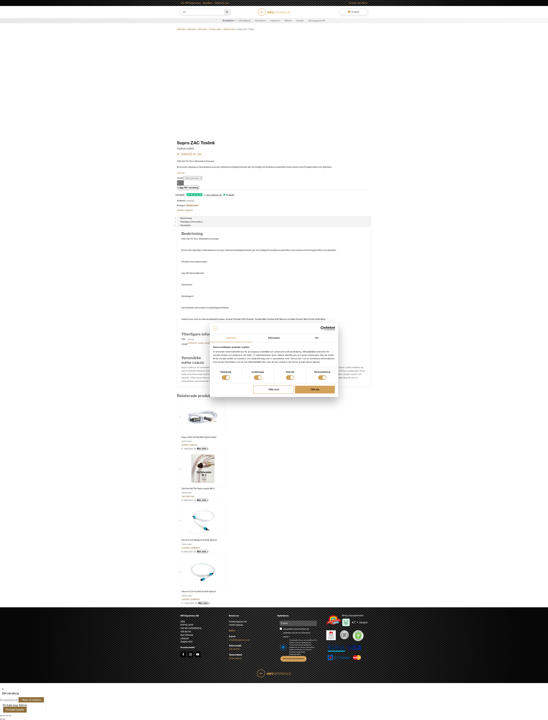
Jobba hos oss (221, 3)
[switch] (258, 377)
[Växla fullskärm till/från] (4, 715)
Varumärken (260, 20)
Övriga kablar (215, 29)
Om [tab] (317, 338)
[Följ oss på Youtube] (198, 654)
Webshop (191, 29)
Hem (182, 621)
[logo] (274, 12)
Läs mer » (181, 173)
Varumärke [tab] (185, 225)
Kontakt (300, 20)
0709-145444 (235, 658)
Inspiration (275, 20)
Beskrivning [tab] (186, 218)
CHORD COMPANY (191, 548)
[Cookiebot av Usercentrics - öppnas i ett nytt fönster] (322, 328)
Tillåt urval (273, 389)
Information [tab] (274, 338)
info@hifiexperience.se (239, 640)
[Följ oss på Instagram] (190, 654)
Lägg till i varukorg (188, 187)
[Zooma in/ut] (1, 715)
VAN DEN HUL (188, 496)
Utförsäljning (244, 20)
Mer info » (202, 448)
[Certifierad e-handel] (358, 635)
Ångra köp (186, 642)
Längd (180, 178)
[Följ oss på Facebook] (183, 654)
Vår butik (185, 631)
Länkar (184, 638)
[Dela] (7, 715)
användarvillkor (295, 654)
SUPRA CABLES (185, 210)
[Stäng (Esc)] (10, 715)
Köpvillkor (207, 3)
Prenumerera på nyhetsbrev (293, 659)
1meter (201, 343)
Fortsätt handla (15, 709)
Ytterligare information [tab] (191, 222)
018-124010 (234, 649)
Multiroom (186, 635)
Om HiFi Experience (191, 3)
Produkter (228, 20)
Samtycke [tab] (231, 338)
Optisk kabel (229, 29)
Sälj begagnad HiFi (316, 20)
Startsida (181, 29)
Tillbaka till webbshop (31, 700)
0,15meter (192, 343)
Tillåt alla (314, 389)
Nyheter (288, 20)
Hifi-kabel (202, 29)
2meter (208, 343)
